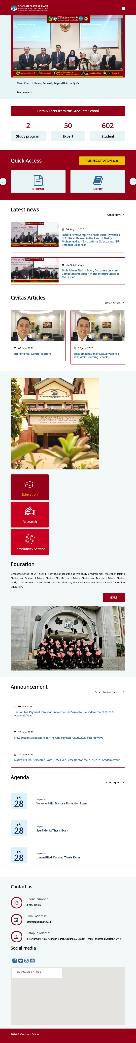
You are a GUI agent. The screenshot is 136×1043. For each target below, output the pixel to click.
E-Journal (38, 189)
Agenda (40, 799)
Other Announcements (108, 692)
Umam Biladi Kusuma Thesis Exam (58, 857)
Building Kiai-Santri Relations (32, 354)
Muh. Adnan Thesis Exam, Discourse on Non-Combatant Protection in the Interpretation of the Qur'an (90, 274)
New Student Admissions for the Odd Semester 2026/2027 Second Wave (58, 738)
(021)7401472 (34, 904)
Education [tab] (30, 494)
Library (97, 189)
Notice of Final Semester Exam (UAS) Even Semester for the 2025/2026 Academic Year (67, 760)
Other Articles (113, 302)
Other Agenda (113, 782)
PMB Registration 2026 (102, 160)
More (113, 597)
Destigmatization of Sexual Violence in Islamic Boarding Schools (96, 355)
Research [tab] (30, 521)
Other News (114, 214)
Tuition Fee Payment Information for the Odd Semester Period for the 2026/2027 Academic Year (64, 713)
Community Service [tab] (30, 549)
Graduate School (29, 1034)
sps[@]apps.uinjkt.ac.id (39, 921)
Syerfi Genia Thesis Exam (52, 830)
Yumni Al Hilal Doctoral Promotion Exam (61, 803)
